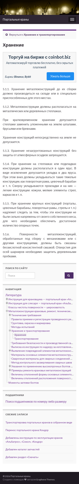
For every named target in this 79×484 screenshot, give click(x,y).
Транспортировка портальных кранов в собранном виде (39, 422)
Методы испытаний (23, 326)
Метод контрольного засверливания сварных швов (41, 362)
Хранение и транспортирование (44, 34)
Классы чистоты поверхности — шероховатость (36, 307)
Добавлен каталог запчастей (23, 449)
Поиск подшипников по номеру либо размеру (36, 401)
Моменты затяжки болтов (23, 382)
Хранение (20, 334)
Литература (13, 295)
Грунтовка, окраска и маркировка (31, 323)
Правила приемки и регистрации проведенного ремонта (45, 319)
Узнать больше (60, 76)
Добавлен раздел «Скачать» (22, 457)
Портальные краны (16, 19)
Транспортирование (26, 338)
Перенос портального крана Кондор (27, 430)
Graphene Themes (45, 479)
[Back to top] (70, 475)
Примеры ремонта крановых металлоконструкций (41, 370)
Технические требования (26, 315)
